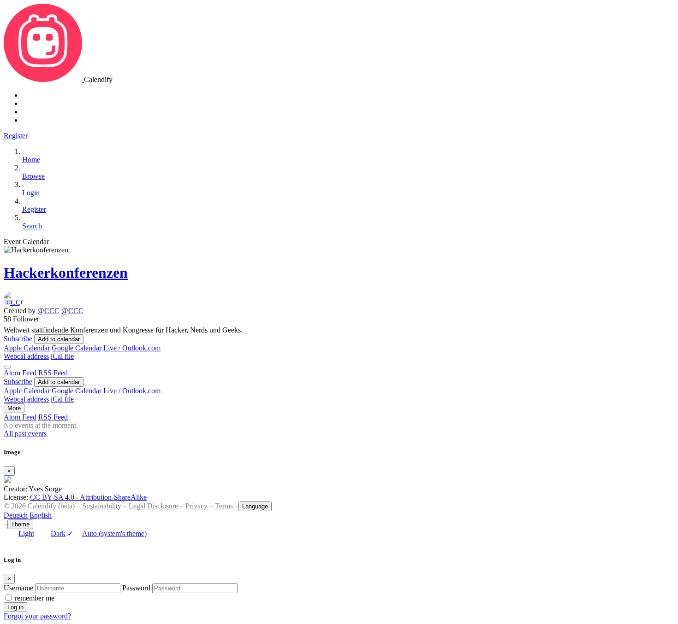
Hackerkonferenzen (66, 272)
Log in (15, 607)
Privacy (196, 506)
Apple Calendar (27, 348)
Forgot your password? (37, 616)
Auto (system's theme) (107, 533)
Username (18, 588)
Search (32, 226)
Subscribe (18, 339)
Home (31, 159)
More (14, 408)
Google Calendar (76, 348)
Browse (33, 176)
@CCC (48, 311)
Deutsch (16, 515)
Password (136, 588)
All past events (25, 433)
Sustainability (101, 506)
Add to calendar (59, 339)
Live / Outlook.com (132, 348)
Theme (20, 524)
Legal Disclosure (153, 506)
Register (16, 136)
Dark (58, 533)
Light (26, 533)
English (41, 515)
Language (255, 506)
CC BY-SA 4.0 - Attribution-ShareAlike (88, 497)
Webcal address (26, 356)
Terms (224, 506)
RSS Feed (53, 373)
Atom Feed (20, 373)
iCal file (62, 356)
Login (31, 193)
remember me (34, 598)
